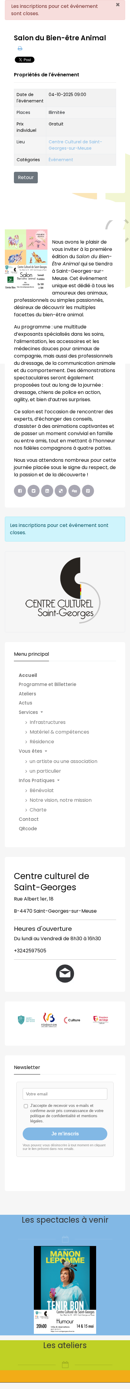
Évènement (61, 160)
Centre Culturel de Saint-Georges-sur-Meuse (75, 145)
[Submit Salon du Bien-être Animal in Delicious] (61, 491)
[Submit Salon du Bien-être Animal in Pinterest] (88, 491)
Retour (26, 177)
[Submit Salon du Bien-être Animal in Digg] (74, 491)
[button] (61, 712)
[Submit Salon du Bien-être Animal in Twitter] (34, 491)
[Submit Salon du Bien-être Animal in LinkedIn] (47, 491)
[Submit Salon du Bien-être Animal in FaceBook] (20, 491)
